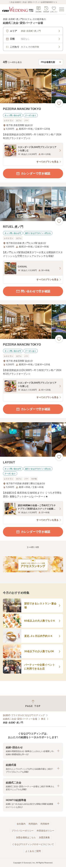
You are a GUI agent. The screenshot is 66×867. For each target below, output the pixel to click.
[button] (33, 751)
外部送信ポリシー (45, 830)
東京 (43, 719)
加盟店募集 (44, 837)
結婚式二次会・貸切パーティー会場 (20, 719)
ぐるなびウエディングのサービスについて (33, 844)
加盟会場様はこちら (26, 837)
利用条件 (45, 824)
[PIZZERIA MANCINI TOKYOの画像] (33, 86)
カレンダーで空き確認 (35, 173)
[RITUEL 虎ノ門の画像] (33, 204)
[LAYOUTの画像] (33, 439)
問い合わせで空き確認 (35, 291)
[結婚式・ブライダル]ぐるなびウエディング (24, 715)
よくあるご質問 (33, 851)
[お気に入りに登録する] (59, 103)
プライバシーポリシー (23, 830)
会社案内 (21, 824)
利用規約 (33, 824)
